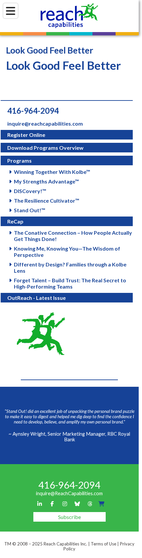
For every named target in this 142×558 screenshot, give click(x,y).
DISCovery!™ (30, 191)
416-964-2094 (33, 110)
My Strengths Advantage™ (46, 181)
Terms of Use (103, 543)
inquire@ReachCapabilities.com (69, 493)
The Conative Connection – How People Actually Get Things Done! (73, 235)
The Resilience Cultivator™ (46, 200)
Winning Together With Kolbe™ (52, 172)
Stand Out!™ (29, 210)
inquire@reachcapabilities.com (45, 123)
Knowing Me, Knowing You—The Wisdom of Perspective (67, 251)
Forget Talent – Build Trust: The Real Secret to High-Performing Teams (70, 283)
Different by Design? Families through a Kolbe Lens (70, 267)
